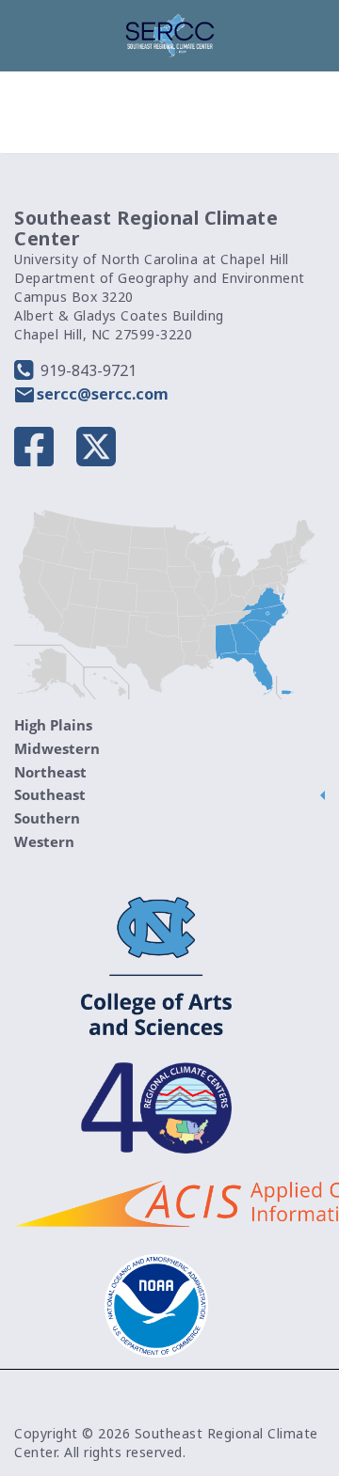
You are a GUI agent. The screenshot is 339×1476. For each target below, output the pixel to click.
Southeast (50, 794)
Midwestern (57, 748)
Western (44, 841)
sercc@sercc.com (103, 394)
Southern (47, 818)
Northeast (50, 771)
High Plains (53, 724)
